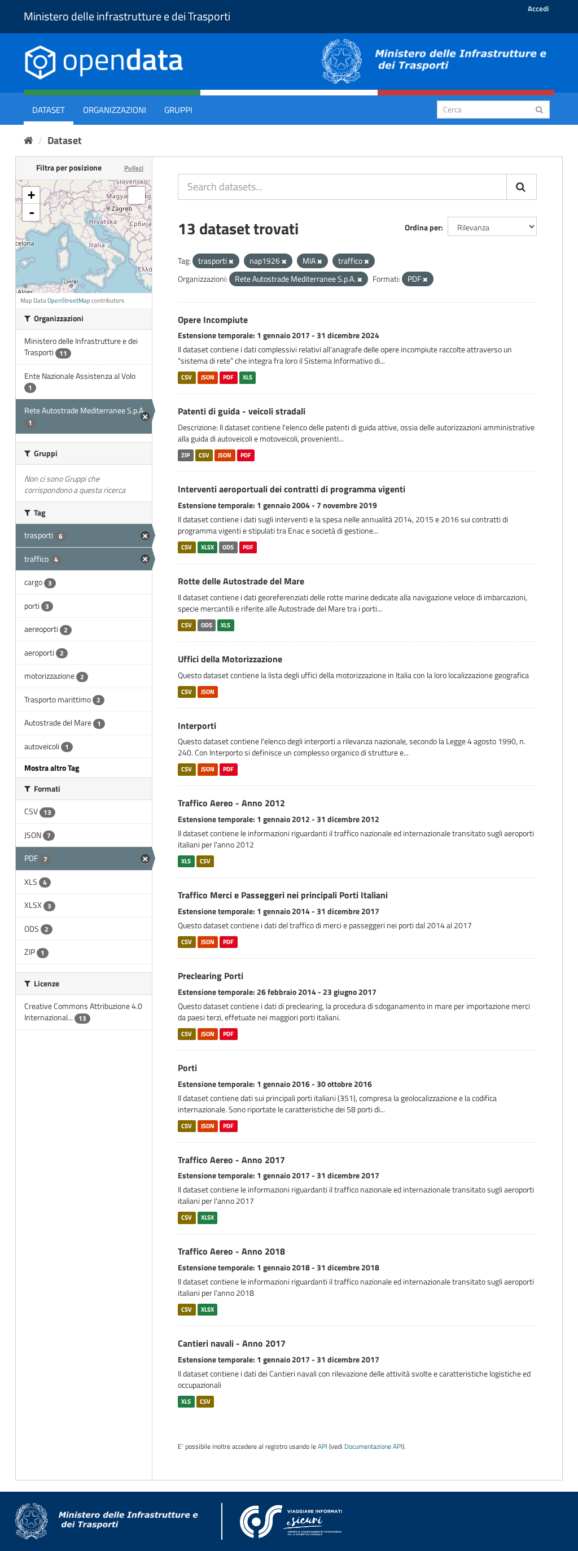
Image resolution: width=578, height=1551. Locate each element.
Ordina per (423, 227)
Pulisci (133, 168)
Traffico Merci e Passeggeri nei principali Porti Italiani (283, 895)
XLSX (207, 547)
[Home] (28, 140)
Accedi (538, 8)
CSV (186, 377)
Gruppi (178, 109)
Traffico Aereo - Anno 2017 (231, 1159)
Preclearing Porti (210, 975)
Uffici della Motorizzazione (230, 659)
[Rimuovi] (231, 261)
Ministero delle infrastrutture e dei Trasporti (127, 16)
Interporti (197, 725)
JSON (207, 377)
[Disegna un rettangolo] (136, 195)
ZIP (185, 455)
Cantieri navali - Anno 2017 (232, 1343)
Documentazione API (373, 1446)
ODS (228, 547)
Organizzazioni (114, 109)
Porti (187, 1067)
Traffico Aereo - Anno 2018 (231, 1251)
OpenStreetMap (68, 300)
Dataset (48, 109)
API (322, 1446)
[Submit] (539, 108)
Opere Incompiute (213, 319)
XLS (247, 377)
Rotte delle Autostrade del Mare (241, 581)
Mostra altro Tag (51, 768)
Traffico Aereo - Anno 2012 (231, 803)
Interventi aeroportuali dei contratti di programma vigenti (291, 489)
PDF (228, 377)
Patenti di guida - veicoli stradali (241, 411)
